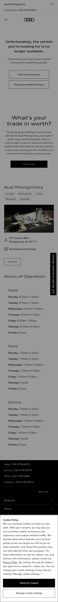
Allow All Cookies (29, 583)
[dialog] (29, 558)
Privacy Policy (10, 562)
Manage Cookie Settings (29, 593)
